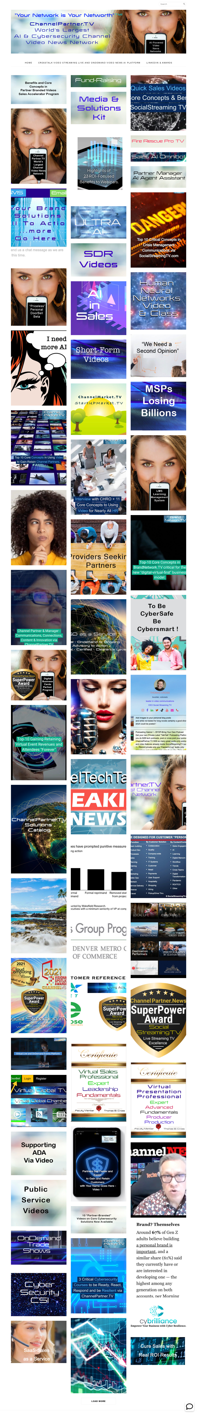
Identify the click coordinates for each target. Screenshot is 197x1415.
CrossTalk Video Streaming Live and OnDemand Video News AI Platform (89, 62)
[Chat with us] (189, 1410)
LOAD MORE (98, 1401)
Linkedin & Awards (159, 62)
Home (28, 62)
